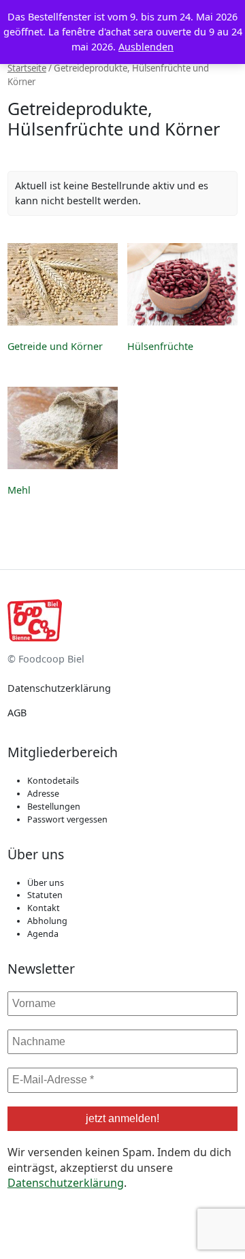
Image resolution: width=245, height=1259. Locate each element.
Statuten (45, 895)
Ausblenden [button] (146, 46)
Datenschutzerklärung (59, 688)
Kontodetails (53, 780)
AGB (17, 712)
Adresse (43, 793)
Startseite (26, 68)
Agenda (43, 934)
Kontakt (43, 908)
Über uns (45, 883)
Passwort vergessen (67, 819)
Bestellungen (53, 806)
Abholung (47, 921)
